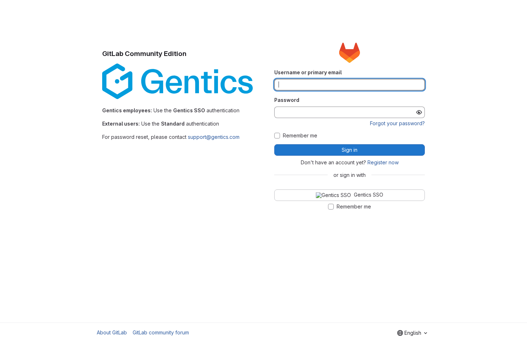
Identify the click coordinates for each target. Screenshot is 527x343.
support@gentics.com (213, 137)
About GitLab (112, 332)
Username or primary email (308, 72)
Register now (383, 162)
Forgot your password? (397, 123)
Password (286, 100)
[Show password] (419, 112)
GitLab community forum (161, 332)
